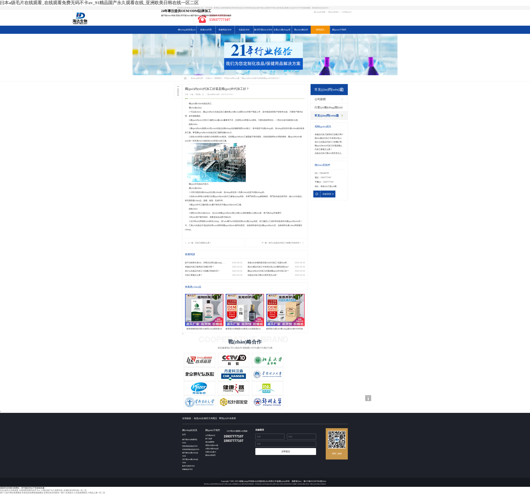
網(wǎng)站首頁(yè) (187, 30)
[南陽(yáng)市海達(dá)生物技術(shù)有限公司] (113, 18)
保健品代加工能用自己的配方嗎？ (329, 134)
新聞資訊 (320, 30)
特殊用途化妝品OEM (190, 446)
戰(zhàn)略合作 (301, 30)
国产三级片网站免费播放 (10, 493)
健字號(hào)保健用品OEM (189, 441)
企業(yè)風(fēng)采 (282, 30)
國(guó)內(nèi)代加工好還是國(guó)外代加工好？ (268, 271)
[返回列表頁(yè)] (178, 91)
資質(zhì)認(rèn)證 (211, 445)
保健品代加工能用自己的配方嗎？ (199, 267)
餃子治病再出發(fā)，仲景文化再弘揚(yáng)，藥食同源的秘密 (206, 263)
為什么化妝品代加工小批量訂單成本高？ (202, 271)
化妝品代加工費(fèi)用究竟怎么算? (262, 275)
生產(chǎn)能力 (210, 452)
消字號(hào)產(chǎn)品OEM (190, 461)
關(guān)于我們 (339, 30)
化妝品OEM (244, 30)
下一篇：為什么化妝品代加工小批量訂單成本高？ (281, 243)
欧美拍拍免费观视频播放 (32, 493)
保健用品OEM (224, 30)
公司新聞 (320, 99)
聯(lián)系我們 (333, 12)
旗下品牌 (208, 439)
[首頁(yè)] (185, 78)
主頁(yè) (209, 78)
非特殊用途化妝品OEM (190, 449)
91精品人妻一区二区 (96, 493)
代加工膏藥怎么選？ (193, 275)
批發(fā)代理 (206, 30)
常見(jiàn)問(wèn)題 (231, 78)
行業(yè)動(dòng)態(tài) (328, 107)
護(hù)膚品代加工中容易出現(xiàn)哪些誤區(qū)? (268, 267)
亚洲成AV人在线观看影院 (76, 493)
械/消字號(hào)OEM (263, 30)
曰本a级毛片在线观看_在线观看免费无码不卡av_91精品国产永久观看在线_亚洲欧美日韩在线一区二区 (99, 2)
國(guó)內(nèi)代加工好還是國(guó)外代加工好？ (335, 146)
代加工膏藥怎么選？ (323, 149)
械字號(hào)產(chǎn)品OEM (190, 454)
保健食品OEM (187, 469)
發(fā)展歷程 (209, 442)
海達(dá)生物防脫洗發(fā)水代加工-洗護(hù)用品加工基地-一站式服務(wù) (268, 263)
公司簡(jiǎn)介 (347, 12)
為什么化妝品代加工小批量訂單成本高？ (332, 142)
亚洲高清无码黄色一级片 (54, 493)
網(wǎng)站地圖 (319, 12)
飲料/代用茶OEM (188, 466)
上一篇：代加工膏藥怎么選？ (199, 243)
